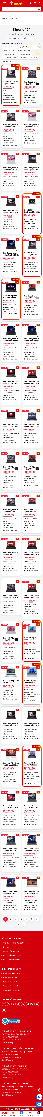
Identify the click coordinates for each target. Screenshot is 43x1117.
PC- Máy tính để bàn (9, 58)
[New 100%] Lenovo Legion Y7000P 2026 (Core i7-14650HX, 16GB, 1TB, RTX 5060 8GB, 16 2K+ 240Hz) (31, 725)
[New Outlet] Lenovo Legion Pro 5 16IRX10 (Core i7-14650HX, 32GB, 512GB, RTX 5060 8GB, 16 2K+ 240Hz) (11, 254)
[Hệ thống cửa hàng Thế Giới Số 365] (31, 2)
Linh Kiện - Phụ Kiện (23, 50)
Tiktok (38, 1115)
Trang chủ (5, 18)
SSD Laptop (33, 58)
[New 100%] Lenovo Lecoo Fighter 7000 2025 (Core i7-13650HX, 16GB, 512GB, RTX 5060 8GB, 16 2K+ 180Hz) (10, 425)
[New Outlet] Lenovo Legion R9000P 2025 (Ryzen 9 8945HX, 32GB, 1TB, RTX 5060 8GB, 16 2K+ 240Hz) (31, 297)
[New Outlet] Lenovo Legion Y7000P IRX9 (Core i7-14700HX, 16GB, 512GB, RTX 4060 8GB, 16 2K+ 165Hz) (31, 807)
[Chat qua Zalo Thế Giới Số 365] (39, 1097)
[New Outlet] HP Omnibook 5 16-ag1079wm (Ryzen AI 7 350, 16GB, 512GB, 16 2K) (32, 639)
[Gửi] (38, 9)
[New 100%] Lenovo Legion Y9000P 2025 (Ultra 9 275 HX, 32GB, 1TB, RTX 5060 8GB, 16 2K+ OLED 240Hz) (11, 468)
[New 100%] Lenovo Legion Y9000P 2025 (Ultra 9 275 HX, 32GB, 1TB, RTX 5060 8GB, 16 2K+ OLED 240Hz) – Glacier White (11, 639)
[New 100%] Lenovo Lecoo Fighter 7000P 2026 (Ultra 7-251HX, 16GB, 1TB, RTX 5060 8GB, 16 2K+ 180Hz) (31, 169)
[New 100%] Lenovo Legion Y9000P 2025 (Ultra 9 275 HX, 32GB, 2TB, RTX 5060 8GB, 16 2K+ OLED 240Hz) (11, 126)
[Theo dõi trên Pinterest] (37, 1004)
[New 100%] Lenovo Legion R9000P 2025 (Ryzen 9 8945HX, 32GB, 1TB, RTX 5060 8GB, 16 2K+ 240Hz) (31, 468)
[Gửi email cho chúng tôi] (28, 1004)
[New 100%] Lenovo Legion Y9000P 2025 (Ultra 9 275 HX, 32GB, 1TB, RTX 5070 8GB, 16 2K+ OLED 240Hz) (11, 511)
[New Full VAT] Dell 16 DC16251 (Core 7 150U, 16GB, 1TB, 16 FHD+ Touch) (11, 682)
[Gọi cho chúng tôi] (32, 1004)
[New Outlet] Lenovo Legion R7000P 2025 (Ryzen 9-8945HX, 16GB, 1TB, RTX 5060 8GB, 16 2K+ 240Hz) (31, 554)
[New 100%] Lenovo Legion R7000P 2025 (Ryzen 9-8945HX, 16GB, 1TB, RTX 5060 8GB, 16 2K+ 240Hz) (31, 382)
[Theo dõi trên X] (18, 1004)
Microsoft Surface (25, 54)
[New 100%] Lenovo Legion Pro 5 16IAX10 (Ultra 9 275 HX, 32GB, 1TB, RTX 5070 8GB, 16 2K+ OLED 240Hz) (11, 340)
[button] (35, 3)
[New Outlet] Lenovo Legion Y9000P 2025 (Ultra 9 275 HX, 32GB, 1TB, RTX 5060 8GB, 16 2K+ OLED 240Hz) (11, 596)
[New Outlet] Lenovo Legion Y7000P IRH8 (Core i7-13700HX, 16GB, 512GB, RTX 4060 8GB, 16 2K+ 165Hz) (11, 807)
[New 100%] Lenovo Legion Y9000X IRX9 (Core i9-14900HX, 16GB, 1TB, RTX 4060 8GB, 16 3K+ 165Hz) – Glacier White (31, 126)
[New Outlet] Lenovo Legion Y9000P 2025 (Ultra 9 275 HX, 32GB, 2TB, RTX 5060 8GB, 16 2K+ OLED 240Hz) (31, 83)
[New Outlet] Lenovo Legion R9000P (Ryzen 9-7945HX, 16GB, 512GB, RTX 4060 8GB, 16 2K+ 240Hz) (10, 892)
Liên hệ (6, 947)
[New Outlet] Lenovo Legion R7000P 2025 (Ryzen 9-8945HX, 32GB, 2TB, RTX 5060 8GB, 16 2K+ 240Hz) (31, 596)
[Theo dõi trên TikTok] (13, 1004)
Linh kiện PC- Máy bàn (10, 54)
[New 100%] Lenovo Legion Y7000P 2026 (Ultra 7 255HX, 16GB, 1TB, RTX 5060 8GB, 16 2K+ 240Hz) (11, 725)
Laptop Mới (35, 47)
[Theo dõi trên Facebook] (4, 1004)
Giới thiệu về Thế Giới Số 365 (14, 943)
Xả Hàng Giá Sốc (8, 61)
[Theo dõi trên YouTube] (4, 1010)
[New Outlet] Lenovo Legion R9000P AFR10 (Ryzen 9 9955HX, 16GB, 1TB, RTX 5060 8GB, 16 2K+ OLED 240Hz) (31, 511)
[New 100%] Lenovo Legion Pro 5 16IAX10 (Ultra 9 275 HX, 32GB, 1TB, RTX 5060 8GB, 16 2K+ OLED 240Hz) (31, 340)
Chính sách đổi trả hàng (11, 973)
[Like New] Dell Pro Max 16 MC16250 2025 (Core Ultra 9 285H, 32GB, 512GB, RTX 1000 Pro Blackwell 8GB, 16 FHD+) (31, 764)
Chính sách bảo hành (10, 978)
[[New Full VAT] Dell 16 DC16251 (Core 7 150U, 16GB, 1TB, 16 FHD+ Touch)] (11, 671)
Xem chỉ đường (7, 1043)
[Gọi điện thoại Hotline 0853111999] (39, 1090)
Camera (5, 47)
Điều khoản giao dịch (11, 951)
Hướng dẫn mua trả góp (12, 955)
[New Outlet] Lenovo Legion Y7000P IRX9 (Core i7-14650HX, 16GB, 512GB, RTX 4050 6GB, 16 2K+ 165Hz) (11, 850)
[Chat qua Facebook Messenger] (39, 1104)
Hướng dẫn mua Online (11, 959)
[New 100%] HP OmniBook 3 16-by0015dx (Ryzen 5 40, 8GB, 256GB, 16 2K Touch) (31, 682)
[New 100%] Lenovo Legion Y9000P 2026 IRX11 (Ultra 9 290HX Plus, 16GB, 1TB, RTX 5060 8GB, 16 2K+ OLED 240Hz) (10, 83)
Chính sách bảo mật (10, 986)
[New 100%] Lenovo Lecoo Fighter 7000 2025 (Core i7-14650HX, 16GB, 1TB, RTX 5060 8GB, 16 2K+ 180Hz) (11, 382)
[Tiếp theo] (24, 924)
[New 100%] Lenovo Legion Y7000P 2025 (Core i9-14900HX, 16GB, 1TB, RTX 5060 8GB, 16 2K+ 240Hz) (31, 425)
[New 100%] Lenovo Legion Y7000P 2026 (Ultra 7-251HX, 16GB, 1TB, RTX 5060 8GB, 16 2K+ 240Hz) (11, 211)
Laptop (13, 47)
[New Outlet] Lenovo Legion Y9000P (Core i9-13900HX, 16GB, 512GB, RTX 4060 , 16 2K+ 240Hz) (31, 850)
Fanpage (21, 1115)
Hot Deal (12, 1115)
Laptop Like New (24, 47)
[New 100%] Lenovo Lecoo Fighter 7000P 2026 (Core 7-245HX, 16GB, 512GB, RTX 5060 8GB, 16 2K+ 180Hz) (32, 254)
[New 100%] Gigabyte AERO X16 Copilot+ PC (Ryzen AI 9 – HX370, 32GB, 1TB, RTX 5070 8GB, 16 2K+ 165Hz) (31, 211)
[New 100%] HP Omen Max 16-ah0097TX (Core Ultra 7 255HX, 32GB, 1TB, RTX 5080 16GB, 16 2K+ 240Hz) (11, 764)
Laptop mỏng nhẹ (8, 50)
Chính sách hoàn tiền (11, 982)
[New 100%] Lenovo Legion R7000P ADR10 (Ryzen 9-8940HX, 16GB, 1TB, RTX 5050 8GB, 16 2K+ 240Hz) (10, 554)
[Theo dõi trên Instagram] (9, 1004)
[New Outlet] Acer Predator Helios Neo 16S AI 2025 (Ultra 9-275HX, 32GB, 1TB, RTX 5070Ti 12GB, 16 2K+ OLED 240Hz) (11, 297)
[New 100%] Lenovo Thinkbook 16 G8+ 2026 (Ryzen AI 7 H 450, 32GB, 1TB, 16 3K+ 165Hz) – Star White (31, 892)
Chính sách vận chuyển (11, 990)
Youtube (30, 1115)
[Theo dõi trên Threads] (23, 1004)
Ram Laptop (22, 58)
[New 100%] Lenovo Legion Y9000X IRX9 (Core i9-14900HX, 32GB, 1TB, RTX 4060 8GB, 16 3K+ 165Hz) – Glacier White (11, 169)
